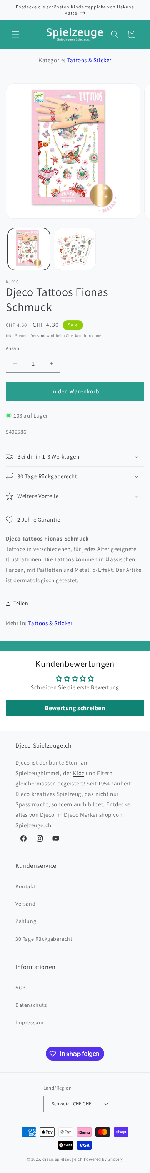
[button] (15, 34)
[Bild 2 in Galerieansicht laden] (75, 249)
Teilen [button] (20, 603)
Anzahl (13, 348)
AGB (20, 987)
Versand (38, 335)
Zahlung (25, 921)
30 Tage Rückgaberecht (44, 938)
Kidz (78, 773)
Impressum (29, 1022)
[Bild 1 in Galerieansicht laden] (29, 249)
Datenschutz (31, 1004)
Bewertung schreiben (75, 708)
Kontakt (25, 886)
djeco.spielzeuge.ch (62, 1159)
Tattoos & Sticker (89, 60)
